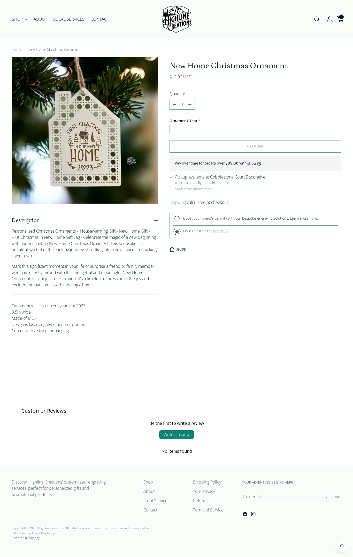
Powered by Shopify (26, 538)
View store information (193, 189)
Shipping (178, 202)
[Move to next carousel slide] (337, 377)
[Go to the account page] (328, 19)
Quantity (177, 94)
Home (16, 49)
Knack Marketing (43, 533)
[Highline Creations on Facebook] (245, 514)
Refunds (200, 500)
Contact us (219, 231)
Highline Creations (51, 528)
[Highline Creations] (176, 19)
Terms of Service (208, 510)
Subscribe (332, 497)
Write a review (177, 434)
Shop (148, 482)
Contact (150, 510)
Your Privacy (204, 491)
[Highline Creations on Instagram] (254, 514)
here (313, 218)
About (149, 491)
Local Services (156, 500)
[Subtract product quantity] (174, 104)
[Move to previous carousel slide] (325, 377)
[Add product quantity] (190, 104)
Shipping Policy (207, 482)
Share (181, 249)
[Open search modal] (317, 19)
